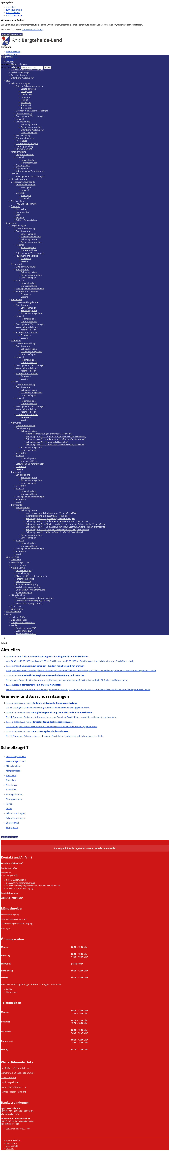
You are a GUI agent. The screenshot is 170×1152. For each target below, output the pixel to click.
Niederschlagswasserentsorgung (16, 923)
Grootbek (20, 192)
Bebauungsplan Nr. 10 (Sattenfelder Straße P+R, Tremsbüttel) (54, 532)
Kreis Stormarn (8, 1077)
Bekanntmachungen (20, 67)
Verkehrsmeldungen (20, 72)
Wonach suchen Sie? (10, 67)
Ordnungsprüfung (24, 146)
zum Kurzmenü (13, 12)
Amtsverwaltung (18, 151)
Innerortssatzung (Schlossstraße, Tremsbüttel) (48, 515)
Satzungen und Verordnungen (30, 116)
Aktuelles (10, 61)
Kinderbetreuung (19, 179)
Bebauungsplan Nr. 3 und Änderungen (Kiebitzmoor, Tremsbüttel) (57, 521)
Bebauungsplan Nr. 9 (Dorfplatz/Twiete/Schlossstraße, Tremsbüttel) (57, 529)
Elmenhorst (26, 94)
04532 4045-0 (16, 880)
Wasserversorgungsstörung (29, 603)
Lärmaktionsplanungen (27, 143)
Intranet (10, 59)
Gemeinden (11, 223)
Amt (8, 80)
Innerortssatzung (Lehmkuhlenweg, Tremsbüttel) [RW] (51, 513)
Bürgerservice (12, 557)
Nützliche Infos (18, 567)
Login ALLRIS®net (19, 617)
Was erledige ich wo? (20, 562)
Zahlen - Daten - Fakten (26, 220)
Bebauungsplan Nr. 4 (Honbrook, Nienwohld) (47, 442)
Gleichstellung (17, 201)
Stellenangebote (13, 611)
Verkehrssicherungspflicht (28, 587)
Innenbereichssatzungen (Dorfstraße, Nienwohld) (49, 433)
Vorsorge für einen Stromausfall (31, 589)
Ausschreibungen (19, 75)
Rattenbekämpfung (25, 578)
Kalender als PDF (29, 329)
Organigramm (22, 168)
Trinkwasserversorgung (27, 584)
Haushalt (20, 119)
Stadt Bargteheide (9, 1082)
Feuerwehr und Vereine (27, 255)
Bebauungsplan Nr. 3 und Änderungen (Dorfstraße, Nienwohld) (55, 439)
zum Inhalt (11, 7)
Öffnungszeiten (23, 165)
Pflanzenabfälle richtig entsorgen (31, 576)
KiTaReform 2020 (24, 149)
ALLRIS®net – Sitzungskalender (15, 1068)
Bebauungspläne (29, 124)
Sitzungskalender (19, 619)
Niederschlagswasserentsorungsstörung (35, 598)
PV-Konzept (21, 140)
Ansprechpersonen (25, 154)
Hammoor (26, 97)
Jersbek (24, 99)
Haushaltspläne (28, 160)
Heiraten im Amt (18, 565)
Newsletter (16, 606)
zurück (14, 837)
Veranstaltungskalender (27, 327)
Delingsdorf (26, 91)
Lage (18, 214)
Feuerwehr (26, 258)
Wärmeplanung (23, 135)
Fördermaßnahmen (25, 138)
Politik (9, 614)
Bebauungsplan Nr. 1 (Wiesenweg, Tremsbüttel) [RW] (50, 518)
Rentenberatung (23, 581)
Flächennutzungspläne (31, 127)
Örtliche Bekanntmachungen (29, 86)
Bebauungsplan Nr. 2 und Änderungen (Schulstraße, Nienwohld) (56, 436)
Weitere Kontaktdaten (12, 897)
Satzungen (26, 187)
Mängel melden (18, 595)
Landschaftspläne (29, 132)
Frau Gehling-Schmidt (26, 203)
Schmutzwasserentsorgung (14, 919)
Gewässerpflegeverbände (23, 182)
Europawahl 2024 (24, 630)
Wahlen (14, 625)
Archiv (9, 989)
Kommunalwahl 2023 (26, 633)
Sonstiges (5, 928)
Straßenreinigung (24, 592)
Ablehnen (5, 34)
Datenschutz (12, 1146)
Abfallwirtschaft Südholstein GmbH (17, 1073)
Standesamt (11, 992)
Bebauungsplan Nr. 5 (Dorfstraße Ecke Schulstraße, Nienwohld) (55, 444)
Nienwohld (26, 102)
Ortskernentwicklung (25, 228)
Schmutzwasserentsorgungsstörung (33, 600)
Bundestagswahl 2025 (26, 628)
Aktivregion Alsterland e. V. (14, 1087)
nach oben (6, 837)
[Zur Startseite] (31, 44)
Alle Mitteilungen (19, 64)
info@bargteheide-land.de (20, 883)
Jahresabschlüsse (29, 162)
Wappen (20, 217)
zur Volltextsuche (14, 15)
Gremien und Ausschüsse (23, 622)
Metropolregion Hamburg (13, 1091)
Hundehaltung (22, 573)
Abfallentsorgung (24, 570)
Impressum (11, 54)
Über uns (15, 206)
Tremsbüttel (26, 108)
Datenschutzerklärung (32, 29)
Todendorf (26, 105)
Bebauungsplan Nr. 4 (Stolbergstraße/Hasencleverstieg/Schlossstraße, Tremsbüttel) (65, 524)
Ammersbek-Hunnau (25, 184)
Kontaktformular (9, 893)
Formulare (16, 559)
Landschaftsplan (28, 234)
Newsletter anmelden (105, 848)
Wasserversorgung (10, 914)
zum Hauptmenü (14, 9)
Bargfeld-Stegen (28, 88)
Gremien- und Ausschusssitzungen (27, 69)
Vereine (24, 261)
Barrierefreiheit (13, 51)
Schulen (14, 173)
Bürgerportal (17, 609)
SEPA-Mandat (12, 1128)
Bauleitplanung (23, 121)
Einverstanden (16, 34)
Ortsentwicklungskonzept (28, 302)
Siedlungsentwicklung (31, 236)
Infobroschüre (22, 212)
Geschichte (21, 209)
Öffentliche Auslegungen (22, 78)
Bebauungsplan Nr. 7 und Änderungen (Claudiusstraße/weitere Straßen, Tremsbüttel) (66, 526)
